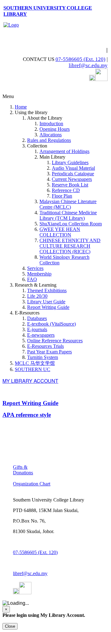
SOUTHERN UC (32, 369)
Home (21, 106)
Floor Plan (62, 196)
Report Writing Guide (48, 307)
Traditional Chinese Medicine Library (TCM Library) (68, 215)
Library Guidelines (70, 162)
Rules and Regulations (49, 140)
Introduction (51, 123)
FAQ (32, 279)
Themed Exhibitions (47, 290)
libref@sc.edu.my (88, 65)
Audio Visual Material (73, 168)
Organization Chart (31, 483)
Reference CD (66, 190)
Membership (39, 273)
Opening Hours (54, 129)
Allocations (50, 134)
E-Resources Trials (45, 346)
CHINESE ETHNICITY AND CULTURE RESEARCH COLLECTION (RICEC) (70, 246)
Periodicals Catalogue (73, 173)
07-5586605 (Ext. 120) (80, 59)
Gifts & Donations (23, 469)
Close (10, 626)
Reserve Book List (70, 184)
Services (35, 268)
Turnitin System (42, 357)
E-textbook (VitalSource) (51, 324)
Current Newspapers (72, 179)
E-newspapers (41, 335)
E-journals (37, 329)
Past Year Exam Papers (49, 351)
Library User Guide (46, 301)
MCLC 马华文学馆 (35, 363)
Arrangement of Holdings (64, 151)
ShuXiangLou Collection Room (70, 223)
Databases (37, 318)
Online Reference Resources (55, 340)
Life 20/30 (37, 296)
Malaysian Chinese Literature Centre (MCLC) (68, 204)
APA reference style (26, 415)
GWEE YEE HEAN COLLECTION (59, 232)
